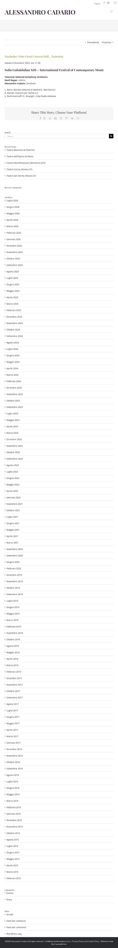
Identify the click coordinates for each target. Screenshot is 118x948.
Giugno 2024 (12, 355)
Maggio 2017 (13, 723)
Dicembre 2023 (14, 387)
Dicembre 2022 (14, 439)
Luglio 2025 (12, 277)
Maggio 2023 (13, 420)
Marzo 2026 (12, 226)
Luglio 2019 (12, 600)
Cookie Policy (93, 941)
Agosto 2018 (12, 645)
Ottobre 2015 (13, 833)
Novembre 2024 (14, 323)
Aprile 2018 (12, 658)
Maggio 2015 (13, 858)
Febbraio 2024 (13, 381)
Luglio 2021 (12, 516)
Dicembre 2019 (14, 574)
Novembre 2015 (14, 826)
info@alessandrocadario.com (58, 941)
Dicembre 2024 (14, 316)
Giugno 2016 (12, 787)
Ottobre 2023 (13, 400)
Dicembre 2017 (14, 678)
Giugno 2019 (12, 607)
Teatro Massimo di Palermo (20, 149)
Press (9, 899)
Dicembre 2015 (14, 820)
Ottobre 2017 (13, 691)
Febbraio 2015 (13, 878)
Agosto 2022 (12, 465)
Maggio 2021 (13, 529)
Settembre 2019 (14, 594)
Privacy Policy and (80, 941)
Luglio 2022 (12, 471)
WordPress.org (14, 933)
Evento (9, 893)
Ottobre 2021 (13, 510)
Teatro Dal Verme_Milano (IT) (21, 175)
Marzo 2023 (12, 432)
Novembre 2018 (14, 633)
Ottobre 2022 (13, 452)
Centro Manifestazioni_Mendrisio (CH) (25, 162)
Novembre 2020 (14, 549)
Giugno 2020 (12, 562)
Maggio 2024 (13, 361)
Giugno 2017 (12, 716)
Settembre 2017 (14, 697)
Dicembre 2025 (14, 245)
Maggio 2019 (13, 613)
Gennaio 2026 (13, 239)
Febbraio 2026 (13, 232)
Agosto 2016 (12, 775)
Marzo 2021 (12, 542)
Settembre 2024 (14, 336)
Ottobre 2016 (13, 762)
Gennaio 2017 (13, 742)
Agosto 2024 (12, 342)
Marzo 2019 (12, 620)
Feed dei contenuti (16, 920)
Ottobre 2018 (13, 639)
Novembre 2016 (14, 755)
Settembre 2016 (14, 768)
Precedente (93, 42)
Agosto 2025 (12, 271)
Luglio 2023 (12, 413)
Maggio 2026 (13, 213)
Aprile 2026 (12, 219)
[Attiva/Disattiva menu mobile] (111, 11)
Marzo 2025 (12, 303)
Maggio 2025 (13, 290)
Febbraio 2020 (13, 568)
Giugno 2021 (12, 523)
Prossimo (106, 42)
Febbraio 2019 (13, 626)
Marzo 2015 (12, 871)
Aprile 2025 (12, 297)
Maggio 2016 (13, 794)
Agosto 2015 (12, 839)
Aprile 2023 (12, 426)
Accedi (9, 914)
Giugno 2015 (12, 852)
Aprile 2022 (12, 491)
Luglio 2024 (12, 349)
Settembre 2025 (14, 265)
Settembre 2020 (14, 555)
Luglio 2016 (12, 781)
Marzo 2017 (12, 736)
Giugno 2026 (12, 206)
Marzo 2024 (12, 374)
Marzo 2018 (12, 665)
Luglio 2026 (12, 200)
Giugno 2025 (12, 284)
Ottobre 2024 (13, 329)
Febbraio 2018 (13, 671)
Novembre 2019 (14, 581)
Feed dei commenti (16, 927)
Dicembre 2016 (14, 749)
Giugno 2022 (12, 478)
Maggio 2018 (13, 652)
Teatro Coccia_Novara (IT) (19, 169)
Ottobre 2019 (13, 587)
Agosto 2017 (12, 704)
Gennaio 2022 (13, 497)
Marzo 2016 (12, 800)
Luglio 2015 (12, 846)
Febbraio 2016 (13, 807)
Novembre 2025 (14, 252)
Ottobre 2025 (13, 258)
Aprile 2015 (12, 865)
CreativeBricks (60, 944)
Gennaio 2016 (13, 813)
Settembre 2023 (14, 407)
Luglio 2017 (12, 710)
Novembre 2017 (14, 684)
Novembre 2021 (14, 503)
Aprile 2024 (12, 368)
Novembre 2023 (14, 394)
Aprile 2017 (12, 729)
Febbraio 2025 (13, 310)
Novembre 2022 (14, 445)
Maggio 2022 (13, 484)
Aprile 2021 (12, 536)
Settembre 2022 (14, 458)
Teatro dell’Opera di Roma (19, 156)
